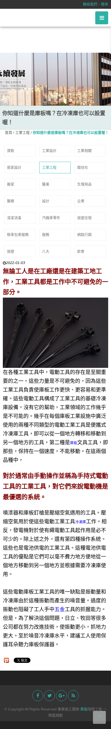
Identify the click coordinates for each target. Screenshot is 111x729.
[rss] (73, 695)
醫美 (45, 184)
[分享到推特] (49, 695)
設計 (45, 201)
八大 (45, 251)
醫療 (10, 201)
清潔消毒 (14, 218)
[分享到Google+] (61, 695)
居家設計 (14, 167)
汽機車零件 (51, 218)
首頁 (8, 132)
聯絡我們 (90, 4)
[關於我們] (55, 79)
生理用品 (84, 184)
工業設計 (49, 151)
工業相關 (84, 151)
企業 (80, 201)
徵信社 (82, 167)
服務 (45, 234)
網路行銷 (84, 234)
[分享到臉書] (37, 695)
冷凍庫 (80, 522)
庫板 (73, 443)
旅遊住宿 (84, 218)
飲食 (80, 251)
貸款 (10, 151)
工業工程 (23, 132)
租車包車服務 (18, 234)
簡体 (104, 4)
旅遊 (10, 251)
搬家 (10, 184)
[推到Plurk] (6, 660)
